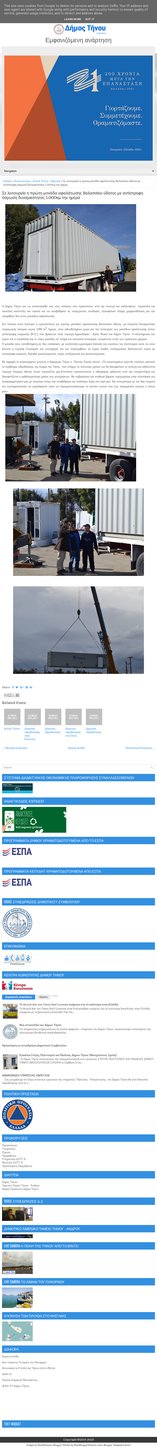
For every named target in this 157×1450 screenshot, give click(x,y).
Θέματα (43, 997)
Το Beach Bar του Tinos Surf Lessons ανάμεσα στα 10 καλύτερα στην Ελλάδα (68, 1004)
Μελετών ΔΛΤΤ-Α (12, 1162)
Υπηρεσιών (9, 1148)
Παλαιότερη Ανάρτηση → (140, 747)
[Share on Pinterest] (27, 687)
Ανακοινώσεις (22, 181)
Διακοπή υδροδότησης (52, 730)
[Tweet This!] (17, 687)
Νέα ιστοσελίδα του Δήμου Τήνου (40, 1025)
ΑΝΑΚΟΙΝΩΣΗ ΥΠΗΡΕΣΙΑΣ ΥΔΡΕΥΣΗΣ (26, 1075)
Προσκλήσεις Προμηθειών (17, 1166)
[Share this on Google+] (22, 687)
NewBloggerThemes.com (88, 1445)
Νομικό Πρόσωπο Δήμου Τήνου (20, 1189)
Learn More (72, 19)
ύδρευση (55, 181)
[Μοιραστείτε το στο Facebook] (18, 695)
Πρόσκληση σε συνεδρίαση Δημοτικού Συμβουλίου (34, 1045)
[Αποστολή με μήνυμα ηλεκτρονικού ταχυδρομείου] (6, 695)
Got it (89, 19)
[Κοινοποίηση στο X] (14, 695)
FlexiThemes (44, 1445)
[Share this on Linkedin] (31, 687)
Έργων (6, 1152)
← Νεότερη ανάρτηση (14, 747)
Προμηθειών (9, 1155)
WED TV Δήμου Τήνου (15, 1385)
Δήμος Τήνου (9, 1182)
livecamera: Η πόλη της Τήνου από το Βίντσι (28, 1368)
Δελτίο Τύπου (12, 728)
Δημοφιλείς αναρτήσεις (18, 997)
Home (7, 181)
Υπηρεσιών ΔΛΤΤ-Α (14, 1159)
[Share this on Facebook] (13, 687)
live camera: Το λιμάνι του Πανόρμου (24, 1362)
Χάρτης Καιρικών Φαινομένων (20, 1380)
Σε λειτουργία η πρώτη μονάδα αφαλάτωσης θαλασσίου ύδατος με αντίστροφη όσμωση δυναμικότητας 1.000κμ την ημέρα (72, 195)
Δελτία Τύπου (40, 181)
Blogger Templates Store (117, 1445)
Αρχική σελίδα (76, 747)
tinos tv (7, 1374)
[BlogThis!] (10, 695)
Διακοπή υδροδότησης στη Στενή (73, 732)
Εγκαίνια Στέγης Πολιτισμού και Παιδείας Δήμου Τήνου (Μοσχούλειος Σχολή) (68, 1055)
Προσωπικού (9, 1145)
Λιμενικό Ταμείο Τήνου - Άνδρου (21, 1185)
